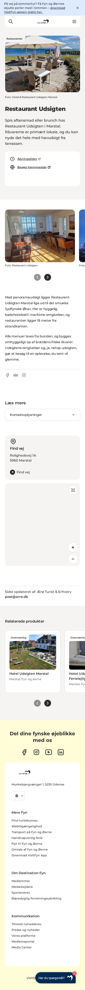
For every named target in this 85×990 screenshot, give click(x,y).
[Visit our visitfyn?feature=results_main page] (48, 752)
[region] (42, 524)
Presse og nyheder (26, 930)
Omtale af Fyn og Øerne (30, 849)
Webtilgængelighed (27, 826)
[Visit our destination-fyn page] (60, 752)
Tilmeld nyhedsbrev (26, 924)
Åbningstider (27, 159)
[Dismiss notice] (77, 8)
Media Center (22, 947)
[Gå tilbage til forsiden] (42, 21)
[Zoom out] (73, 559)
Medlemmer (21, 881)
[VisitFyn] (24, 772)
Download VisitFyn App (29, 855)
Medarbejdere (22, 887)
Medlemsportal (23, 941)
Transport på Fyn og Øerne (32, 832)
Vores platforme (23, 936)
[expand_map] (73, 490)
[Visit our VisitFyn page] (24, 752)
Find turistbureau (25, 820)
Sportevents (21, 892)
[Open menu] (74, 21)
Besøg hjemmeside (32, 167)
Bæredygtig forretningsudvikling (36, 898)
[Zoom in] (73, 547)
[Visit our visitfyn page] (36, 752)
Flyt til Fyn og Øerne (27, 844)
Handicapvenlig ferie (27, 838)
